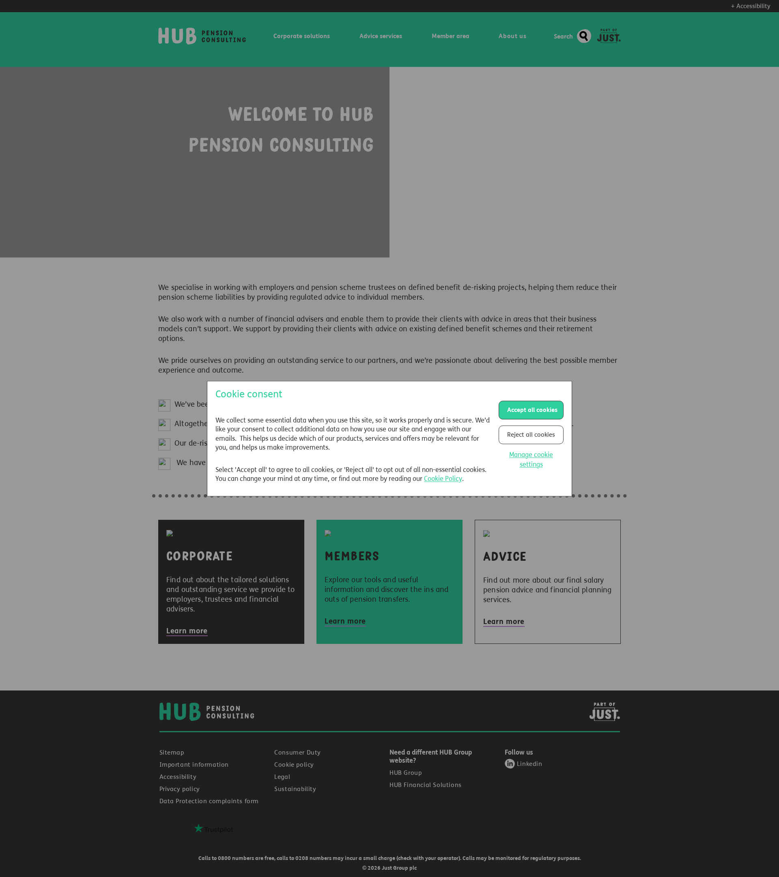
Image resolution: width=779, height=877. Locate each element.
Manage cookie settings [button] (531, 459)
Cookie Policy (443, 479)
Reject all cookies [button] (531, 434)
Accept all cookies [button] (532, 410)
